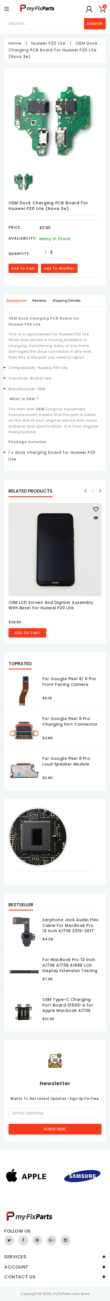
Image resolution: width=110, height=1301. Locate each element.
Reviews (39, 300)
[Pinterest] (37, 1240)
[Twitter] (9, 1240)
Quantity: (19, 253)
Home (14, 43)
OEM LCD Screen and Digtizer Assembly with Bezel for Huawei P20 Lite (50, 605)
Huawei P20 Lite (48, 43)
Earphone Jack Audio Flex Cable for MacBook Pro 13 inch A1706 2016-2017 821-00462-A (70, 928)
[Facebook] (23, 1240)
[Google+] (51, 1240)
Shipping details (66, 300)
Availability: (22, 238)
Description (16, 300)
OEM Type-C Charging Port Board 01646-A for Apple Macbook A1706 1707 (67, 1008)
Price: (14, 227)
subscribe (55, 1129)
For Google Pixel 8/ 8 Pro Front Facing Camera (69, 681)
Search (95, 23)
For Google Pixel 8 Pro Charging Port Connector (70, 721)
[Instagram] (66, 1240)
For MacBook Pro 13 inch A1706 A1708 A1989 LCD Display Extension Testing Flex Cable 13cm (70, 968)
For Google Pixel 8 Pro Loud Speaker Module (66, 761)
